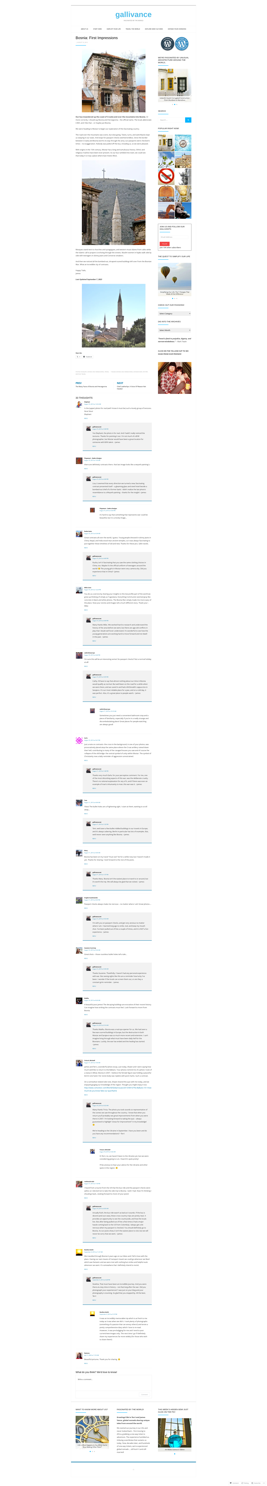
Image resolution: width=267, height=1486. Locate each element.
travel (83, 374)
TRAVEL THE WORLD (133, 29)
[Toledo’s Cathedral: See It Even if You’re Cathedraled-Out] (183, 193)
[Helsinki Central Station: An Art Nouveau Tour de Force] (183, 210)
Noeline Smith (88, 1250)
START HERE (97, 29)
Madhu (86, 998)
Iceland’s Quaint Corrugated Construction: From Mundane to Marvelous (175, 99)
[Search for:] (171, 120)
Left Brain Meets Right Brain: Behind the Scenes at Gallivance (92, 1446)
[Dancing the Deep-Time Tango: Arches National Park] (166, 210)
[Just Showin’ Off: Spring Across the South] (166, 160)
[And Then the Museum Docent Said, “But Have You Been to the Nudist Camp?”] (166, 176)
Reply (86, 418)
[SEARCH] (188, 120)
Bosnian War (138, 372)
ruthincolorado (89, 1181)
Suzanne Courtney (90, 948)
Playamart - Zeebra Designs (93, 458)
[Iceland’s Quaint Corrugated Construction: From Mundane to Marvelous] (166, 143)
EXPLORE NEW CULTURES (154, 29)
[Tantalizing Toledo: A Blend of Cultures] (183, 160)
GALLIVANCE (133, 14)
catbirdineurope (89, 653)
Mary (86, 850)
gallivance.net (97, 427)
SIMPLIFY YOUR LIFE (114, 29)
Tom (85, 800)
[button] (113, 80)
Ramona (86, 1353)
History (145, 372)
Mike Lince (87, 587)
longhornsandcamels (91, 898)
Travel (107, 372)
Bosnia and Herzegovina (96, 372)
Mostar (78, 374)
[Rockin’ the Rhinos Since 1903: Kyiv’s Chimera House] (183, 176)
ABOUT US (84, 29)
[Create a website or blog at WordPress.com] (133, 1470)
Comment (144, 1394)
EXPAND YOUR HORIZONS (177, 29)
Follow (164, 244)
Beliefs (84, 372)
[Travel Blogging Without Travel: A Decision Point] (183, 143)
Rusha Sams (88, 531)
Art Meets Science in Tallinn (175, 1449)
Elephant (87, 402)
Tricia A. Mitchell (89, 1060)
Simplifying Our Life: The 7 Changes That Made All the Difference (174, 293)
